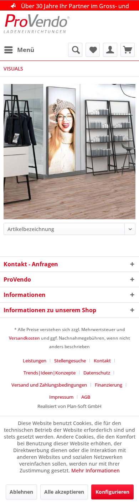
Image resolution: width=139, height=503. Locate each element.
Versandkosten (24, 338)
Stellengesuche (70, 360)
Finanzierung (108, 385)
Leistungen (34, 360)
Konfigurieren (112, 491)
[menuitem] (19, 50)
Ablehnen (21, 491)
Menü (25, 50)
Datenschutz (96, 373)
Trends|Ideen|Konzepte (50, 373)
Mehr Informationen (95, 470)
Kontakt (102, 360)
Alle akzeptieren (64, 491)
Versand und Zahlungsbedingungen (49, 385)
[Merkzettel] (93, 50)
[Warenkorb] (127, 50)
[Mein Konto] (110, 50)
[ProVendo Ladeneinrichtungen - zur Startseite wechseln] (37, 26)
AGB (85, 397)
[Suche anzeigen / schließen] (75, 50)
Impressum (61, 397)
